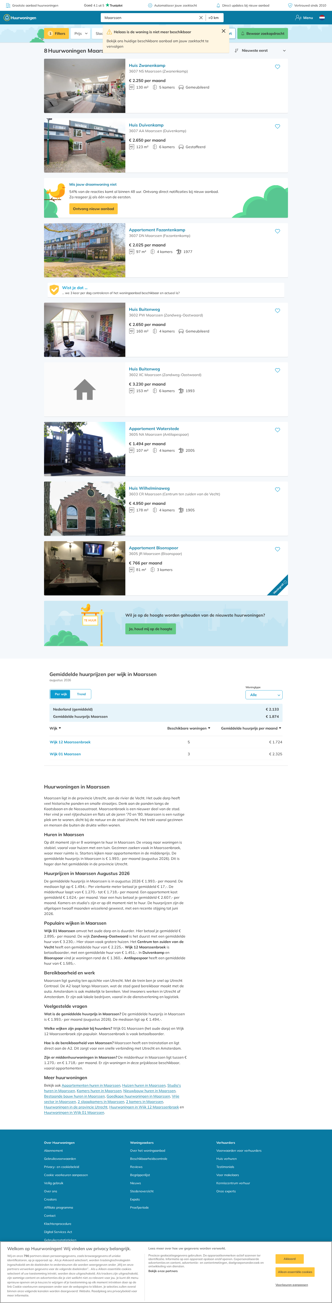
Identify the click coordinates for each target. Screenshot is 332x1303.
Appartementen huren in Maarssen (91, 1085)
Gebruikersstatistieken (60, 1240)
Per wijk (61, 694)
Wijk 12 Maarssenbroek (70, 742)
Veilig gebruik (53, 1183)
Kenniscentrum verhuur (233, 1183)
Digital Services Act (58, 1232)
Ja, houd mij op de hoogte (150, 629)
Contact (50, 1216)
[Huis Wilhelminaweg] (84, 509)
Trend (81, 694)
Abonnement (53, 1151)
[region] (166, 1272)
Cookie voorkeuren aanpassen (66, 1175)
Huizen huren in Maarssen (144, 1085)
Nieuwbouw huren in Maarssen (149, 1090)
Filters (60, 33)
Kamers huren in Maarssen (99, 1090)
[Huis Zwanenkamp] (84, 86)
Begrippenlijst (140, 1175)
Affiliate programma (58, 1207)
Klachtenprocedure (57, 1224)
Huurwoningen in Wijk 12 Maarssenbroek (144, 1107)
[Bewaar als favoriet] (278, 67)
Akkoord (290, 1259)
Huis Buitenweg (144, 309)
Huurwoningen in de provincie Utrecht (76, 1107)
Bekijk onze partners (163, 1271)
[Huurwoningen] (20, 17)
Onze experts (226, 1191)
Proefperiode (139, 1207)
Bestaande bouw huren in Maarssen (74, 1096)
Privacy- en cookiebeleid (61, 1167)
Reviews (136, 1167)
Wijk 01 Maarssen (65, 754)
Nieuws (135, 1183)
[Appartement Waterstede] (84, 449)
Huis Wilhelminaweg (149, 488)
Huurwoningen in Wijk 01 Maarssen (74, 1112)
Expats (135, 1199)
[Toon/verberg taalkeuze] (322, 17)
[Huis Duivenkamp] (84, 145)
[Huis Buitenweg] (84, 330)
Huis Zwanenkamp (147, 65)
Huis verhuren (226, 1159)
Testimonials (225, 1167)
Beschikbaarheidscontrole (148, 1159)
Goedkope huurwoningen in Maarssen (138, 1096)
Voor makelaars (227, 1175)
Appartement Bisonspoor (153, 547)
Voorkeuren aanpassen (292, 1285)
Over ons (50, 1191)
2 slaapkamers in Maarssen (101, 1101)
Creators (50, 1199)
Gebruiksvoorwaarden (60, 1159)
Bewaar (265, 33)
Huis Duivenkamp (146, 125)
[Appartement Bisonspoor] (84, 568)
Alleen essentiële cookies (295, 1272)
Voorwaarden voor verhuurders (239, 1151)
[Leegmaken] (201, 17)
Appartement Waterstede (154, 428)
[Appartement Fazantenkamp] (84, 250)
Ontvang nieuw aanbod (93, 208)
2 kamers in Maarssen (144, 1101)
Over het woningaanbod (147, 1151)
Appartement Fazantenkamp (157, 229)
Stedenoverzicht (142, 1191)
